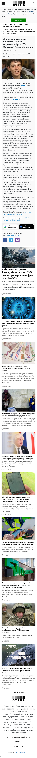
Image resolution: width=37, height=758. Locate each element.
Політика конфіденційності (18, 737)
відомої (24, 86)
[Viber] (17, 240)
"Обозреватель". (15, 99)
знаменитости (13, 235)
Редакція (19, 742)
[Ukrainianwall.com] (19, 3)
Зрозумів (18, 20)
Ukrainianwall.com (22, 752)
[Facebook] (5, 240)
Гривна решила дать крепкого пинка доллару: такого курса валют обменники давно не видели (19, 31)
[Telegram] (11, 240)
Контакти (18, 746)
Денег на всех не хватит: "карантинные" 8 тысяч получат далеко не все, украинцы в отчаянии (18, 24)
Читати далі (19, 692)
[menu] (3, 3)
